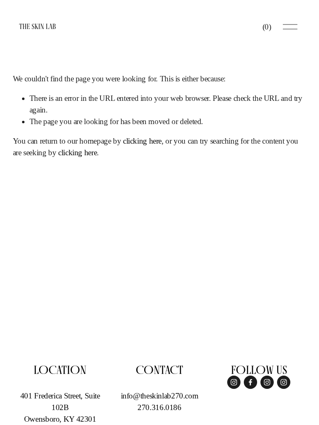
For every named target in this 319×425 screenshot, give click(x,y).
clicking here (142, 141)
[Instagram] (233, 382)
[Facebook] (250, 382)
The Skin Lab (37, 26)
